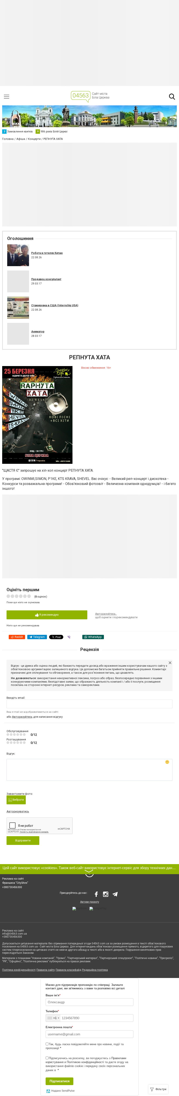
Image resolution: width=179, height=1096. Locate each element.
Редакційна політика (95, 969)
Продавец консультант (46, 279)
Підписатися (60, 1081)
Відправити (23, 840)
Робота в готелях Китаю (47, 253)
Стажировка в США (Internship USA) (54, 305)
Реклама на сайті (13, 878)
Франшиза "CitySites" (15, 882)
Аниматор (37, 331)
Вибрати (18, 799)
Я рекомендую (49, 614)
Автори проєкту (89, 901)
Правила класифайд (68, 969)
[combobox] (53, 1018)
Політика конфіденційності (19, 969)
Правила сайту (45, 969)
